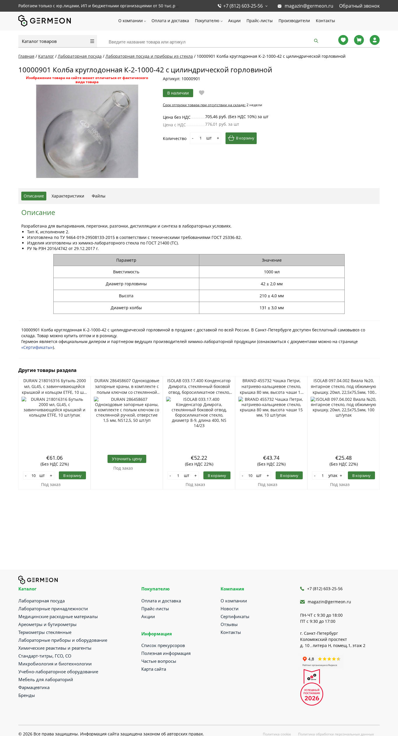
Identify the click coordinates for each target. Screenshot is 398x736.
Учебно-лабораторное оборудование (58, 671)
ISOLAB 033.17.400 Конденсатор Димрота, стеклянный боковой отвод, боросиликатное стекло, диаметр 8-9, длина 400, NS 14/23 (199, 386)
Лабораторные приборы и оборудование (62, 640)
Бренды (26, 695)
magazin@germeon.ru (309, 6)
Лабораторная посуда (41, 601)
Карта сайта (153, 669)
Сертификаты (235, 616)
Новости (230, 608)
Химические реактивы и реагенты (54, 648)
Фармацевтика (34, 687)
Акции (234, 20)
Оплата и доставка (170, 20)
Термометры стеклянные (44, 632)
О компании (130, 20)
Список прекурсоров (163, 645)
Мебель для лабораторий (45, 679)
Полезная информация (166, 653)
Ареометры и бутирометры (47, 624)
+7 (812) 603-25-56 (243, 6)
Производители (294, 20)
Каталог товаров (39, 41)
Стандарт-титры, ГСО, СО (44, 656)
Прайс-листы (259, 20)
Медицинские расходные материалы (58, 616)
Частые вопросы (158, 661)
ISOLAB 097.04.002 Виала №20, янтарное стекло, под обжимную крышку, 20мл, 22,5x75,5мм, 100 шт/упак (343, 386)
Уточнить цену (127, 458)
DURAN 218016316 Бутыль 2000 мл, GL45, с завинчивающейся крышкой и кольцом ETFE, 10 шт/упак (54, 386)
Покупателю (207, 20)
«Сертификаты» (37, 347)
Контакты (325, 20)
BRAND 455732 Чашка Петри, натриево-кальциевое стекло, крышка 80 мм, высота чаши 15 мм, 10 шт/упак (271, 386)
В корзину (245, 138)
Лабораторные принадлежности (53, 608)
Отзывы (229, 624)
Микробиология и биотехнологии (55, 664)
